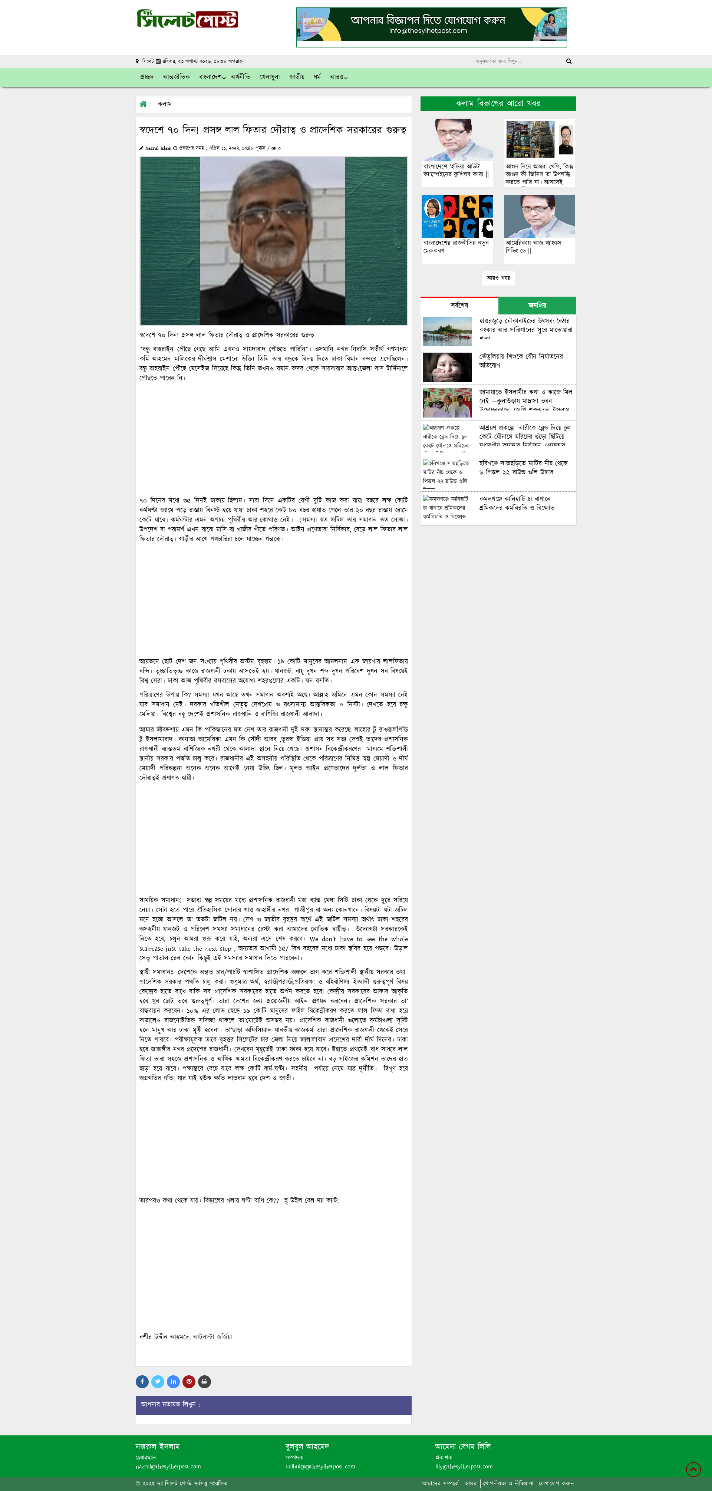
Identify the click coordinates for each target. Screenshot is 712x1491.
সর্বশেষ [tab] (459, 306)
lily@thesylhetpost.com (464, 1466)
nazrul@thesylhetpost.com (168, 1466)
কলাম (165, 104)
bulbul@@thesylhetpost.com (320, 1466)
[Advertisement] (273, 440)
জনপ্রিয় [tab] (537, 306)
